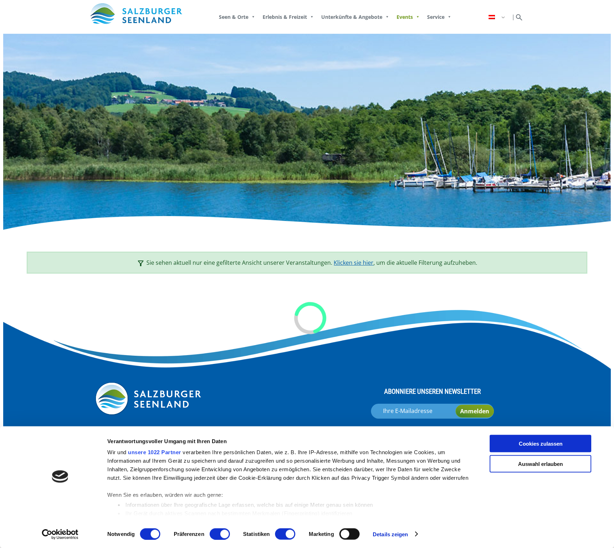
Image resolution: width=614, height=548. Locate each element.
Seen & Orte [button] (233, 17)
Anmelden (474, 411)
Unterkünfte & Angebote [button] (351, 17)
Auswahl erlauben (540, 464)
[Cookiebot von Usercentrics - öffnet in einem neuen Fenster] (60, 534)
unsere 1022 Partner (154, 452)
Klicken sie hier (353, 263)
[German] (497, 17)
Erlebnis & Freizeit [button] (285, 17)
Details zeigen (390, 534)
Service (436, 17)
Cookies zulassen (540, 444)
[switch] (220, 533)
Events (405, 17)
